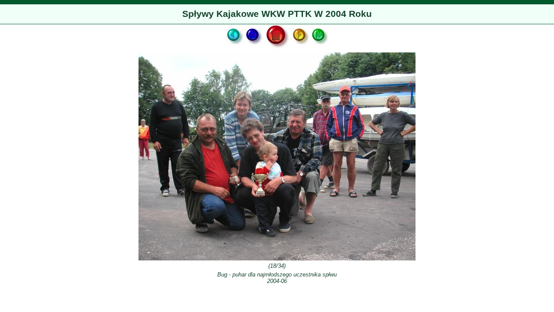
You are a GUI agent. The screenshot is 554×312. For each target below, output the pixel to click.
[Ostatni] (319, 48)
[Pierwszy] (234, 48)
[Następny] (300, 48)
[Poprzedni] (253, 48)
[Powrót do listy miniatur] (277, 48)
